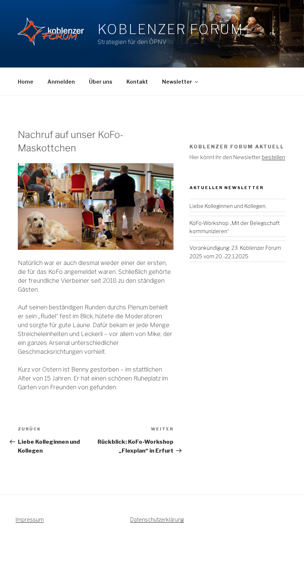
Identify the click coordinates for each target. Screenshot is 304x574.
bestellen (273, 157)
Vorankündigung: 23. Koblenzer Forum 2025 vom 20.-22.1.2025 (235, 252)
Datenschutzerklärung (157, 519)
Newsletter (177, 81)
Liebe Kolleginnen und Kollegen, (228, 206)
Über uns (100, 81)
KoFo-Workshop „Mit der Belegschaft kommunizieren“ (234, 227)
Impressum (30, 519)
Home (25, 81)
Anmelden (61, 81)
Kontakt (137, 81)
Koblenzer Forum (171, 29)
